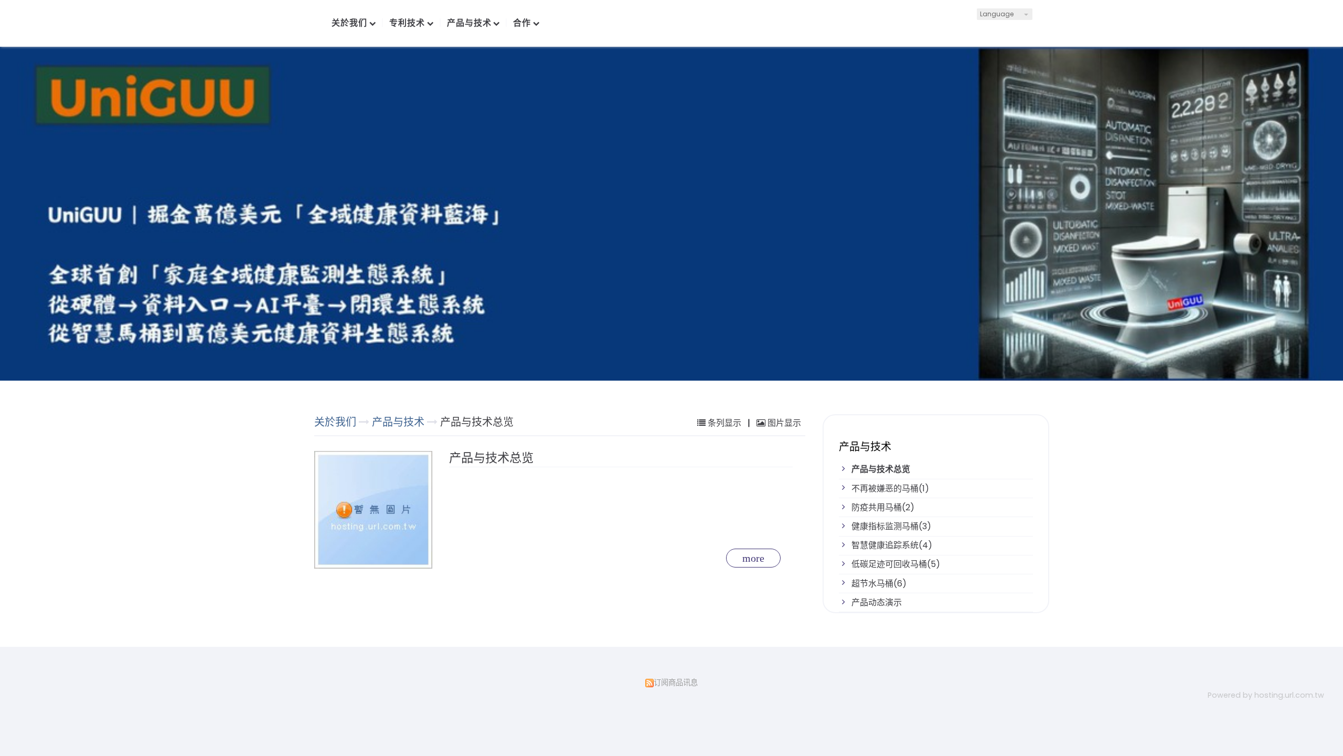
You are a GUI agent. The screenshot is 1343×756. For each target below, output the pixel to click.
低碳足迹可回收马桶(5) (895, 564)
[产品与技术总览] (375, 510)
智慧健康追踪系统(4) (891, 545)
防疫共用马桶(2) (882, 507)
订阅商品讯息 (676, 682)
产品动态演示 (876, 602)
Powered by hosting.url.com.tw (1266, 695)
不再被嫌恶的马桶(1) (890, 488)
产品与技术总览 (880, 469)
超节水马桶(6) (879, 584)
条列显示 (724, 423)
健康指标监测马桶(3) (891, 526)
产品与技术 (399, 422)
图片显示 (783, 423)
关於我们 (335, 422)
